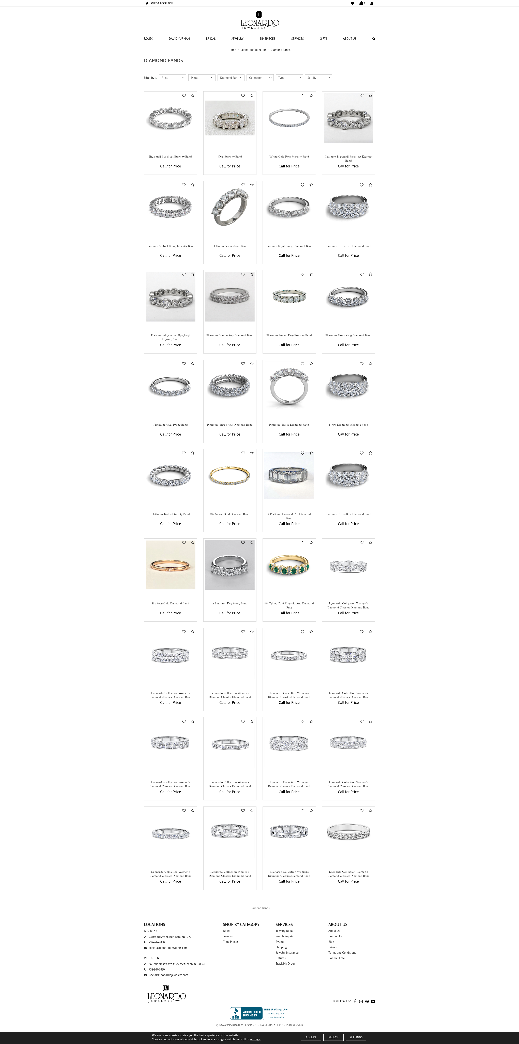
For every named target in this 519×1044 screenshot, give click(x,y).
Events (280, 941)
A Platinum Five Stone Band (229, 603)
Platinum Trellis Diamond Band (289, 425)
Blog (331, 941)
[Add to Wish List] (183, 96)
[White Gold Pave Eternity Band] (289, 118)
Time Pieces (230, 941)
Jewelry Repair (285, 930)
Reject (333, 1037)
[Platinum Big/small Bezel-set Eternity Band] (348, 118)
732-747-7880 (157, 942)
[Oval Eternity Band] (230, 118)
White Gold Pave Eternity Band (289, 157)
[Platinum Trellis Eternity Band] (170, 475)
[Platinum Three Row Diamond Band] (230, 386)
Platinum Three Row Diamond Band (230, 425)
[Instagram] (361, 1001)
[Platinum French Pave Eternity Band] (289, 297)
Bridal (211, 38)
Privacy (333, 947)
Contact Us (335, 936)
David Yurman (179, 38)
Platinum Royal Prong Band (170, 425)
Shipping (281, 947)
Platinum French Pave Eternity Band (289, 335)
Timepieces (267, 38)
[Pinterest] (367, 1001)
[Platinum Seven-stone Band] (230, 207)
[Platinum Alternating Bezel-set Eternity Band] (170, 297)
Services (297, 38)
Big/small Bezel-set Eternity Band (170, 157)
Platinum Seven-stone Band (229, 246)
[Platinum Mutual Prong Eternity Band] (170, 207)
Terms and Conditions (342, 952)
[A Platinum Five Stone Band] (230, 565)
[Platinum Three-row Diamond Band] (348, 207)
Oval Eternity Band (230, 157)
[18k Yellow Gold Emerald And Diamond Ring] (289, 565)
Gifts (323, 38)
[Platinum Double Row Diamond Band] (230, 297)
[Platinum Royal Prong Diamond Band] (289, 207)
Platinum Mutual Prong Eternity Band (170, 246)
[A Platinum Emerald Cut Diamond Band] (289, 475)
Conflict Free (336, 958)
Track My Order (285, 963)
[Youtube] (373, 1001)
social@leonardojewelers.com (168, 947)
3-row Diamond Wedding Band (348, 425)
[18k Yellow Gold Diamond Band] (230, 475)
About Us (349, 38)
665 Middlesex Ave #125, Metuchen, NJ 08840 (174, 961)
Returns (281, 958)
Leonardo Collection (254, 49)
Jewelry (237, 38)
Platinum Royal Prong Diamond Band (289, 246)
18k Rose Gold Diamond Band (170, 603)
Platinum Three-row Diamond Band (348, 246)
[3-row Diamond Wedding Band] (348, 386)
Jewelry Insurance (287, 952)
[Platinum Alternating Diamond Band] (348, 297)
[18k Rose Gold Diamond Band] (170, 565)
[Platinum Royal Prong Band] (170, 386)
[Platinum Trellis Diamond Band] (289, 386)
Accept (311, 1037)
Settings (356, 1037)
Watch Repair (284, 936)
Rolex (148, 38)
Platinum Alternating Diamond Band (348, 335)
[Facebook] (355, 1001)
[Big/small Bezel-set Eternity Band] (170, 118)
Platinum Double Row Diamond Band (229, 335)
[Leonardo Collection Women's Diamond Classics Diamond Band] (348, 565)
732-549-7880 (157, 969)
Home (232, 49)
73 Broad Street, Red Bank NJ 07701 (168, 934)
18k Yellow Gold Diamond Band (230, 514)
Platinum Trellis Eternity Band (170, 514)
